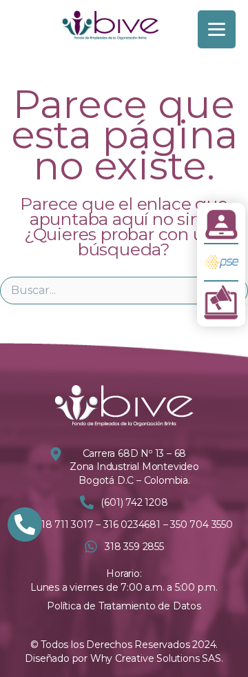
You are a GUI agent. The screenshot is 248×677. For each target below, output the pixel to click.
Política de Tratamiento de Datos (124, 606)
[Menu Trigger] (217, 29)
